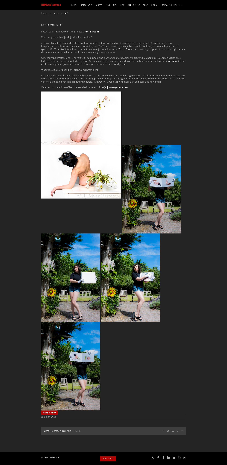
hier (124, 64)
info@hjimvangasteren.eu (113, 87)
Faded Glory (125, 49)
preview (173, 61)
